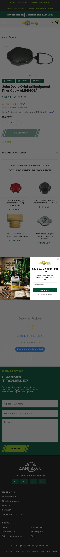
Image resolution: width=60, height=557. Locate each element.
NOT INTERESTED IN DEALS (45, 294)
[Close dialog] (57, 259)
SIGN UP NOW (45, 290)
